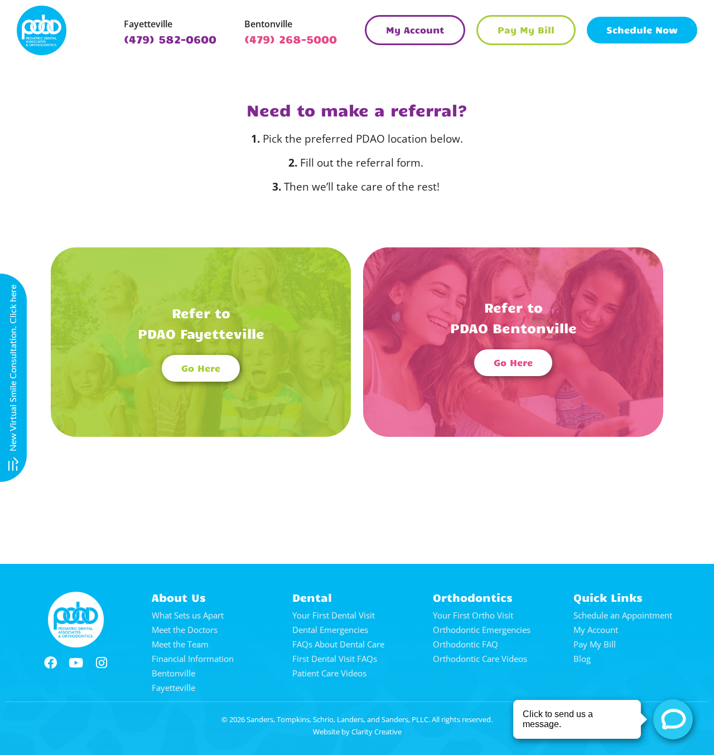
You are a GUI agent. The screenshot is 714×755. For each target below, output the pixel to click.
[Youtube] (76, 663)
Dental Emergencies (330, 629)
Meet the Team (180, 644)
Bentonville (268, 24)
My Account (595, 629)
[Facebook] (50, 663)
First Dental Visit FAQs (334, 658)
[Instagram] (101, 663)
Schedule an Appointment (622, 615)
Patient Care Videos (329, 673)
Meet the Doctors (185, 629)
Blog (582, 658)
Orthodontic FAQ (465, 644)
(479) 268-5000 (290, 39)
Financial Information (193, 658)
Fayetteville (148, 24)
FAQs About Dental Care (338, 644)
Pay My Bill (594, 644)
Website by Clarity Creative (357, 732)
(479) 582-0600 (170, 39)
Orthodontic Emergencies (481, 629)
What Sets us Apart (188, 615)
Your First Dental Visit (333, 615)
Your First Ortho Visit (473, 615)
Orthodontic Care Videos (480, 658)
